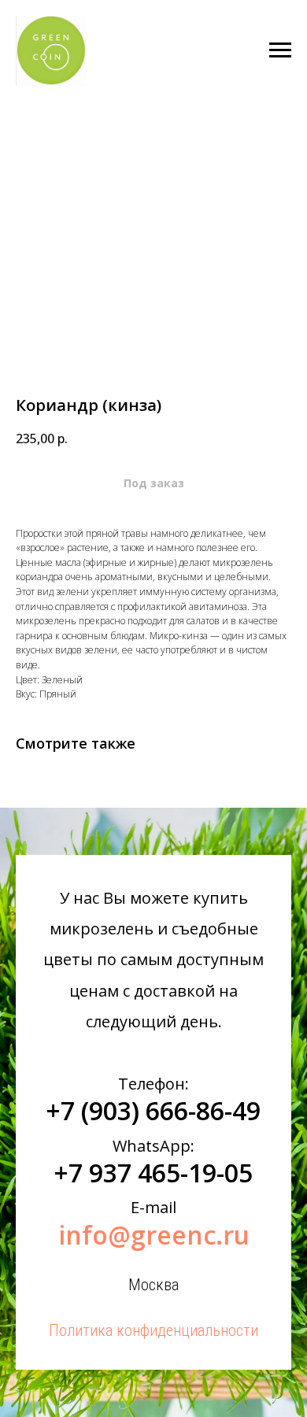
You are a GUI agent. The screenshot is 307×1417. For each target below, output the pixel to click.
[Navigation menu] (280, 50)
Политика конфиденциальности (153, 1330)
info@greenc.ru (154, 1235)
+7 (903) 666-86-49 (153, 1110)
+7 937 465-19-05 (153, 1172)
